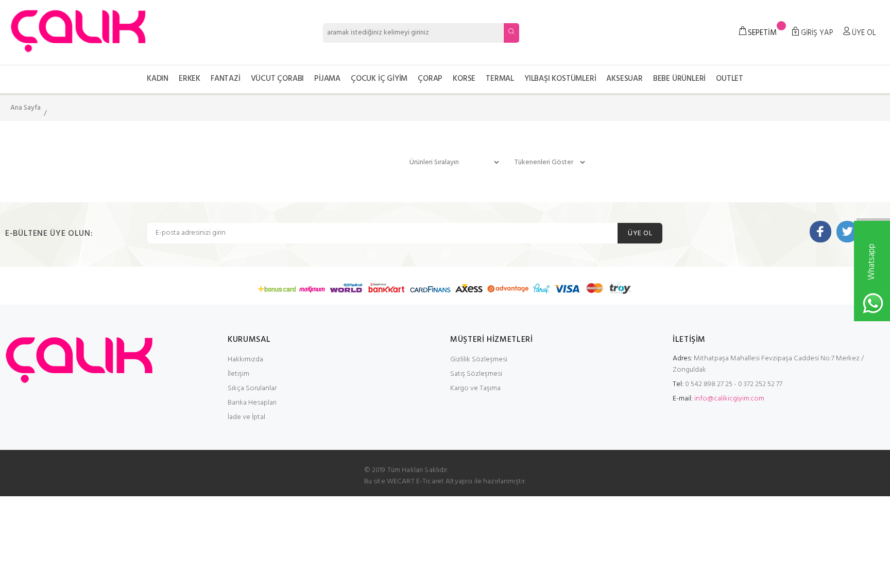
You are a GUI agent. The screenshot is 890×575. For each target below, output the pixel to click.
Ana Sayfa (25, 108)
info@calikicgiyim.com (729, 399)
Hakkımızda (245, 359)
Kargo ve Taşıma (475, 388)
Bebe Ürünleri (679, 79)
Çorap (430, 79)
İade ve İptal (246, 417)
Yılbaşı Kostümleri (560, 79)
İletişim (238, 374)
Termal (500, 79)
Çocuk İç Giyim (379, 79)
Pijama (327, 79)
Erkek (189, 79)
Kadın (157, 79)
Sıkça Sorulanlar (252, 388)
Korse (464, 79)
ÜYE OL (640, 233)
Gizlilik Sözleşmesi (478, 359)
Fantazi (226, 79)
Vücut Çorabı (277, 79)
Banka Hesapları (252, 403)
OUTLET (729, 79)
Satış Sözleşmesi (476, 374)
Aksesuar (624, 79)
